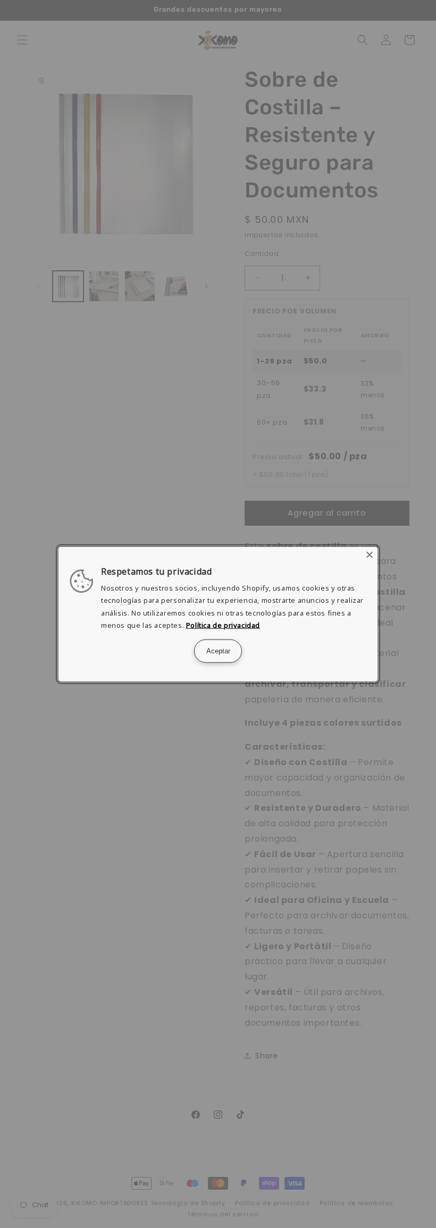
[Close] (369, 555)
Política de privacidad (223, 625)
